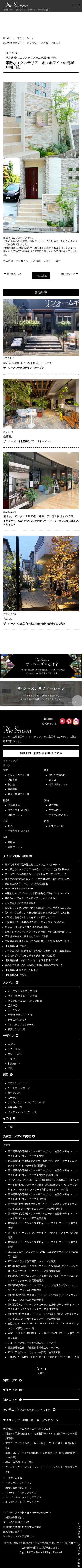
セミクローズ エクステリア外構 (25, 1000)
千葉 (5, 821)
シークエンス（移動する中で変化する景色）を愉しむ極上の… (38, 950)
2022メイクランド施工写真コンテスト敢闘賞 (32, 1261)
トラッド (12, 1058)
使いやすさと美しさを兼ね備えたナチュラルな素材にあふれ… (38, 912)
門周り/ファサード (17, 1083)
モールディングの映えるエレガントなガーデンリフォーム (36, 874)
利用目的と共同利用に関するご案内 (22, 1527)
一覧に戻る (41, 275)
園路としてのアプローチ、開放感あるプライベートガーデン (37, 893)
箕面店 (11, 842)
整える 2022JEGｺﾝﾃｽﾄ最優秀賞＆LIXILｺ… (28, 927)
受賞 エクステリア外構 (20, 1015)
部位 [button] (6, 1074)
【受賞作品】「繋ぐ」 (17, 946)
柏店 (10, 826)
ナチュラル (14, 1049)
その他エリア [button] (27, 1409)
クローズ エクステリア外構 (22, 996)
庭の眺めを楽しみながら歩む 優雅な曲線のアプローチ (34, 965)
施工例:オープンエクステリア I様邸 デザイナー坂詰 (31, 261)
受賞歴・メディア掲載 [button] (17, 1136)
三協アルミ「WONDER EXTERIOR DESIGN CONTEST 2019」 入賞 (43, 1357)
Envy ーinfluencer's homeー (19, 888)
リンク (6, 765)
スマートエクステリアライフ (20, 1492)
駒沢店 (11, 784)
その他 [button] (7, 1118)
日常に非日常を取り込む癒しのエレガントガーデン (32, 864)
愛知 (46, 800)
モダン (11, 1044)
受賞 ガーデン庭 (16, 1029)
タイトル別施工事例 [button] (15, 856)
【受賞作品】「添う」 (17, 974)
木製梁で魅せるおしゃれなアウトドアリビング (30, 917)
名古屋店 (53, 805)
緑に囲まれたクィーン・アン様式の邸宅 (26, 883)
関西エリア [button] (10, 1399)
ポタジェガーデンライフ (18, 1487)
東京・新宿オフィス (18, 794)
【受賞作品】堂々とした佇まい (21, 970)
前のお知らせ (14, 273)
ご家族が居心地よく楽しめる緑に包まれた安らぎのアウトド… (38, 941)
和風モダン (14, 1063)
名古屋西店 (55, 810)
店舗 (10, 1127)
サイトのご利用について (16, 1522)
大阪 (5, 837)
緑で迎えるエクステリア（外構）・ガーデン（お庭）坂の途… (38, 869)
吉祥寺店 (12, 789)
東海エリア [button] (10, 1390)
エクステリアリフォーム (21, 1024)
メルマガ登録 (79, 1530)
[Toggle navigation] (76, 6)
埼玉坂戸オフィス (58, 784)
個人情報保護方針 (12, 1531)
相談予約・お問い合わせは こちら (41, 753)
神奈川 (6, 800)
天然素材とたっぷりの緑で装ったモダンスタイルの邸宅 (34, 922)
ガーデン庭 (14, 1010)
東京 (5, 770)
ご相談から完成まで (13, 1517)
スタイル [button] (8, 982)
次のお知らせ (68, 273)
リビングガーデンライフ (18, 1483)
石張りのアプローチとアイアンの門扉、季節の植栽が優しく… (38, 931)
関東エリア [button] (10, 1380)
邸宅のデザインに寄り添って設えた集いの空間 (30, 955)
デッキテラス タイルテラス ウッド (26, 1102)
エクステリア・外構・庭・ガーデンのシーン (31, 1420)
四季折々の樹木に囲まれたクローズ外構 (26, 936)
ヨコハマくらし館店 (18, 810)
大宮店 (52, 779)
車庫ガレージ (15, 1107)
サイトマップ (10, 760)
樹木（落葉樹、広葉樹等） (19, 1462)
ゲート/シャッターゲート (21, 1088)
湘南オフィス (15, 814)
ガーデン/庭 (14, 1092)
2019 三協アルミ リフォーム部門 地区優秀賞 (34, 1352)
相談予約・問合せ (79, 1555)
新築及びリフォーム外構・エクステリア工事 (27, 1428)
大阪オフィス (15, 846)
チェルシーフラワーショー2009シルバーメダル (33, 1342)
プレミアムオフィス (18, 775)
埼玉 (46, 770)
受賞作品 (12, 1005)
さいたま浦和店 (57, 775)
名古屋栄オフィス (58, 814)
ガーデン (12, 1097)
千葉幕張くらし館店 (18, 830)
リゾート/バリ (15, 1054)
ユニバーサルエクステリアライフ (23, 1497)
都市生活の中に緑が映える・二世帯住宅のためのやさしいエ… (38, 879)
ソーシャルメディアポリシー (18, 1536)
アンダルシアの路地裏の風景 (20, 903)
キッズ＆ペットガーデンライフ (22, 1502)
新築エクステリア (17, 1019)
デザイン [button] (8, 1035)
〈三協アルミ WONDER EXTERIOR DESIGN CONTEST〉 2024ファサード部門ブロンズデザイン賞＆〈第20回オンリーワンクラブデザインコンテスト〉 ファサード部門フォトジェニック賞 (43, 1185)
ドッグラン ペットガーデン (22, 1112)
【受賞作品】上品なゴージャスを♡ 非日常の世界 (32, 960)
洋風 (10, 1068)
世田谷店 (12, 779)
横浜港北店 (14, 805)
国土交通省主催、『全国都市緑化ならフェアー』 (34, 1347)
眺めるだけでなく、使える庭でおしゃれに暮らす (31, 898)
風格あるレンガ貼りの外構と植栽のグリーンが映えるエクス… (38, 907)
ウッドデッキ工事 (12, 1478)
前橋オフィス (56, 826)
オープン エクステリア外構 (22, 991)
